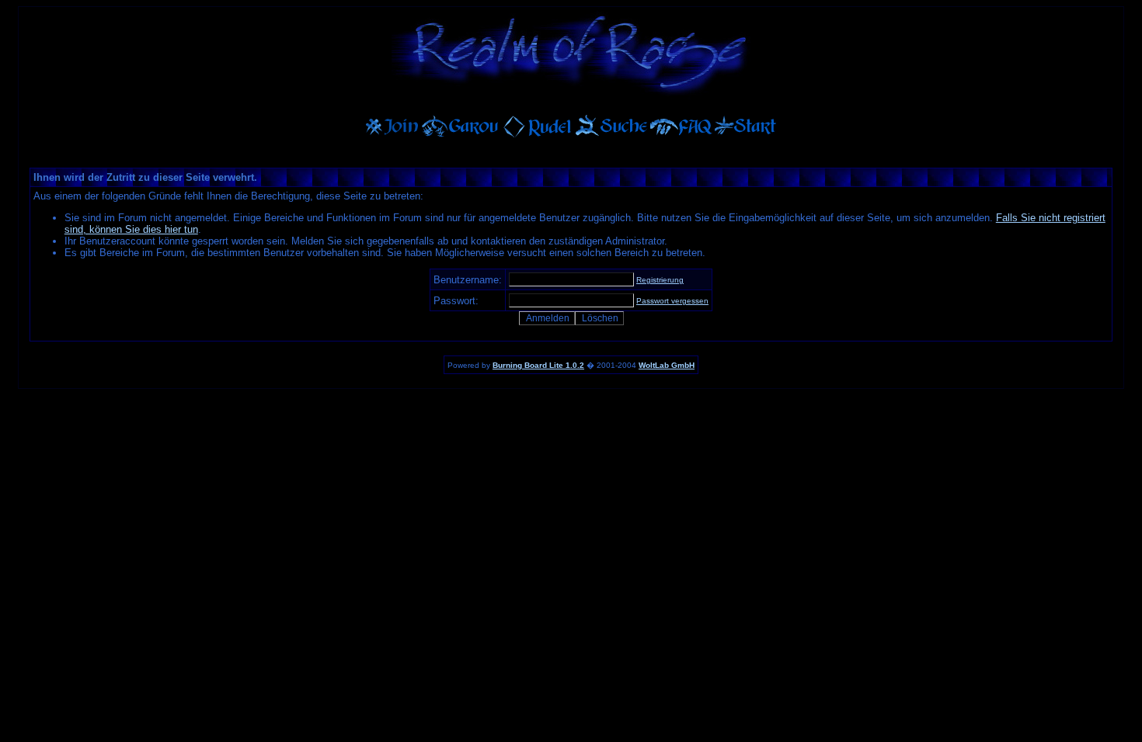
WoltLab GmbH (667, 365)
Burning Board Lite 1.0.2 (538, 365)
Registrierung (660, 280)
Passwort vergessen (672, 300)
